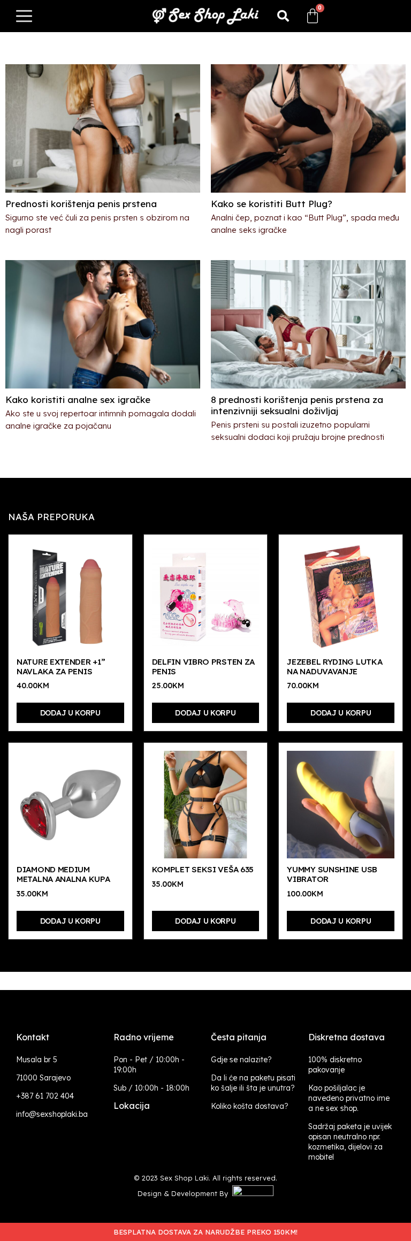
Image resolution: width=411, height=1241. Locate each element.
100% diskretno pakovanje (335, 1065)
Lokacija (131, 1105)
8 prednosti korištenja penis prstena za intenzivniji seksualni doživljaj (297, 405)
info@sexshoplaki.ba (52, 1114)
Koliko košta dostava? (249, 1106)
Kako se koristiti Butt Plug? (271, 203)
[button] (283, 16)
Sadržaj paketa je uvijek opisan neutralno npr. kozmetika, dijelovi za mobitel (350, 1142)
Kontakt (32, 1037)
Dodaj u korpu (70, 713)
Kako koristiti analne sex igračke (77, 399)
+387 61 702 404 (45, 1096)
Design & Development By (185, 1193)
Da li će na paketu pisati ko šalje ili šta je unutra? (253, 1083)
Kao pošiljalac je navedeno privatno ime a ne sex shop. (349, 1098)
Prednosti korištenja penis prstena (81, 203)
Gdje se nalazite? (241, 1059)
